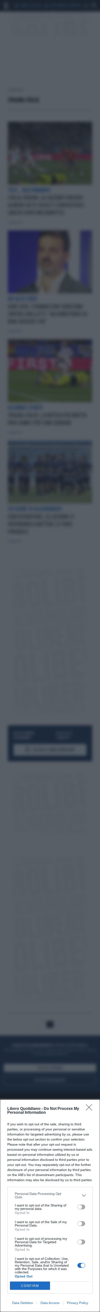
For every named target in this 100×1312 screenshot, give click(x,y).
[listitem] (50, 1195)
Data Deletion (22, 1303)
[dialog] (50, 1205)
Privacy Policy (77, 1303)
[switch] (81, 1207)
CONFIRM (30, 1286)
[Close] (90, 1108)
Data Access (50, 1303)
